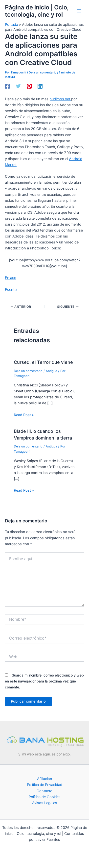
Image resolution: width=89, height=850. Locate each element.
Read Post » (24, 415)
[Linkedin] (40, 86)
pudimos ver (60, 99)
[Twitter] (18, 86)
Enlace (10, 277)
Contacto (44, 791)
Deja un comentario (42, 72)
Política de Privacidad (44, 784)
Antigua (51, 371)
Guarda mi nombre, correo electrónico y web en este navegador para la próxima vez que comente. (44, 681)
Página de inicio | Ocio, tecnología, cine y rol (36, 11)
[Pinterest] (29, 86)
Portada (11, 24)
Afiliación (44, 779)
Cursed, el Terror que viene (43, 362)
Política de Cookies (45, 797)
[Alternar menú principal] (79, 11)
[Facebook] (7, 86)
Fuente (11, 289)
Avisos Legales (44, 803)
